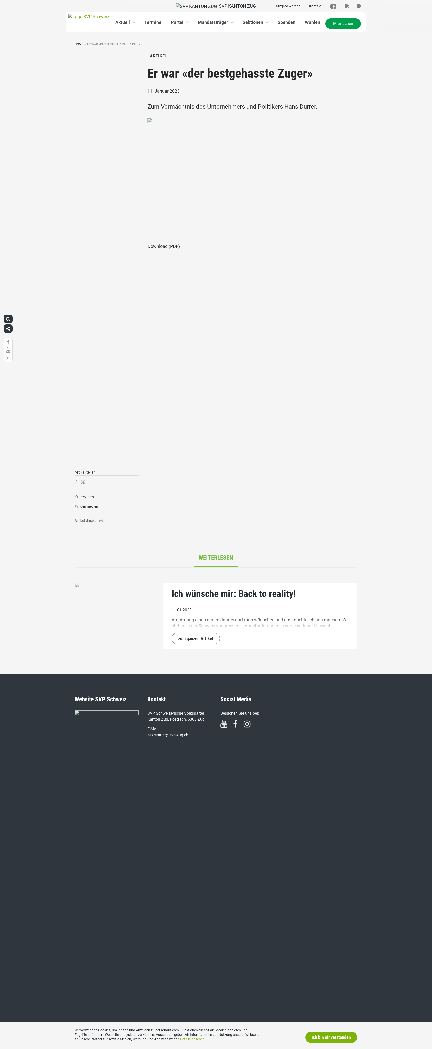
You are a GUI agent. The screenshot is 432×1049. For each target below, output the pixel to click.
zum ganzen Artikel (196, 638)
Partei (177, 22)
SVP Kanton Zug (236, 6)
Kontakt (315, 6)
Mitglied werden (288, 6)
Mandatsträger (213, 22)
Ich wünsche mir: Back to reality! (234, 593)
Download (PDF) (164, 246)
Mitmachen (343, 23)
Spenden (287, 22)
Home (79, 44)
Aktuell (123, 22)
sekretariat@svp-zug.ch (168, 735)
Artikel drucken (87, 520)
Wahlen (312, 22)
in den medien (87, 506)
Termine (153, 22)
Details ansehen (192, 1039)
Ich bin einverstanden (331, 1037)
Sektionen (253, 22)
